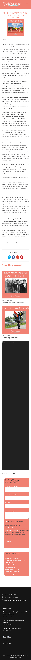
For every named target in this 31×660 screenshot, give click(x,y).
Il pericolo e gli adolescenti (9, 338)
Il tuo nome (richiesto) (11, 486)
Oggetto (7, 503)
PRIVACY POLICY (7, 641)
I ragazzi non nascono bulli (12, 628)
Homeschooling (10, 567)
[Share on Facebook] (13, 257)
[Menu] (27, 4)
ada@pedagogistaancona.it (17, 600)
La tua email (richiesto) (11, 494)
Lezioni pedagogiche (11, 574)
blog (4, 39)
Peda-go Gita (9, 562)
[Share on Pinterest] (21, 257)
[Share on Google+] (17, 257)
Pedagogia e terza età (12, 569)
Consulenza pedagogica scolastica (15, 560)
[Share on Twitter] (9, 257)
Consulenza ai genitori (12, 571)
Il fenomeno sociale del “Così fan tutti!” (13, 302)
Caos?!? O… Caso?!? (8, 474)
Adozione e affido (10, 565)
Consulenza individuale (12, 558)
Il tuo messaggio (10, 511)
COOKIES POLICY (7, 643)
